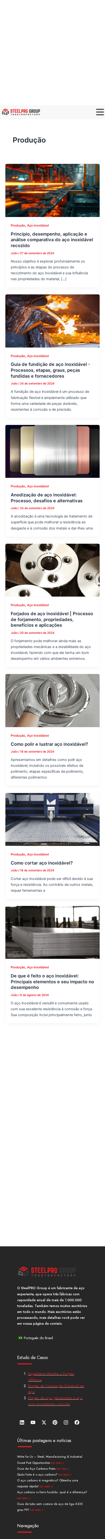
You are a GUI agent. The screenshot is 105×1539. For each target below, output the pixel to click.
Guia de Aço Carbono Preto (36, 1468)
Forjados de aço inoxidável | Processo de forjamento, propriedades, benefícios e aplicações (52, 619)
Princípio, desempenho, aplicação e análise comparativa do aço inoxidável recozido (52, 239)
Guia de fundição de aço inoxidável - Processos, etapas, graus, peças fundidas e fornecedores (50, 369)
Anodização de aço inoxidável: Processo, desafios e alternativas (47, 497)
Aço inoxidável (38, 225)
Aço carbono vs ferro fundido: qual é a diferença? (52, 1492)
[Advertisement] (52, 52)
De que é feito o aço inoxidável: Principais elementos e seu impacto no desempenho (52, 981)
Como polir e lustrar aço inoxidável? (49, 744)
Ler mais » (57, 1463)
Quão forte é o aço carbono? (37, 1474)
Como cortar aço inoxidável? (42, 863)
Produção (18, 225)
